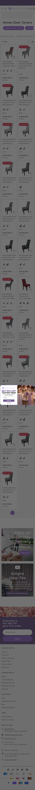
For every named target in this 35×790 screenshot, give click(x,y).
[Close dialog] (34, 386)
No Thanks (9, 403)
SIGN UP (9, 400)
